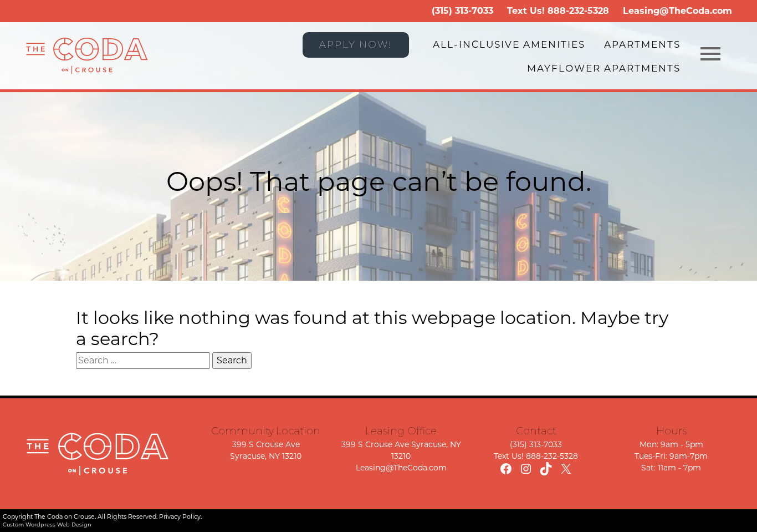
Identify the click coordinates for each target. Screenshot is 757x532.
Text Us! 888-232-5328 (536, 456)
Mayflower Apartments (604, 68)
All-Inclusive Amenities (509, 44)
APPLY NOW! (355, 44)
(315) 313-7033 (462, 11)
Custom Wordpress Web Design (47, 524)
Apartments (642, 44)
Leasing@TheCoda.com (677, 11)
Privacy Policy (180, 516)
